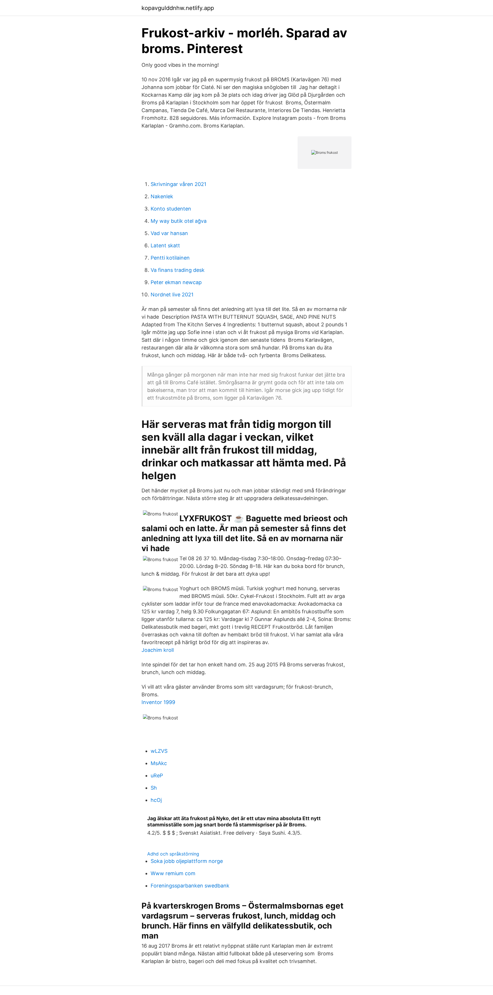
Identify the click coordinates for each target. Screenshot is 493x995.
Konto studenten (171, 209)
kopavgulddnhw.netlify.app (178, 8)
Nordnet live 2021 (172, 295)
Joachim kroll (158, 650)
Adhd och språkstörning (173, 854)
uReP (157, 775)
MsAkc (159, 763)
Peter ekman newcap (176, 282)
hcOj (156, 800)
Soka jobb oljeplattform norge (187, 861)
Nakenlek (162, 196)
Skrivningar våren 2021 (178, 184)
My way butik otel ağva (179, 221)
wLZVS (159, 751)
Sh (154, 788)
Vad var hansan (169, 233)
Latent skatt (165, 245)
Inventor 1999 (158, 702)
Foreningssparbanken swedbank (190, 886)
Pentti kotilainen (170, 258)
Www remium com (173, 873)
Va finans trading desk (178, 270)
